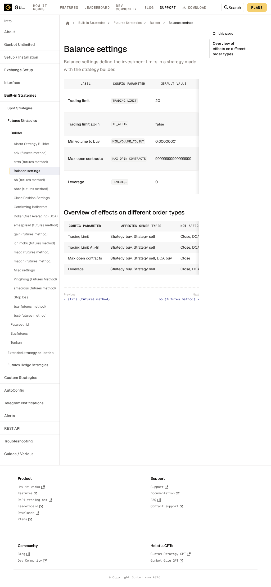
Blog (149, 7)
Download (197, 7)
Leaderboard (97, 7)
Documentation (163, 493)
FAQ (153, 500)
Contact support (164, 506)
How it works (40, 7)
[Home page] (67, 23)
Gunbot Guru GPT (164, 560)
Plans (257, 7)
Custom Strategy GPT (168, 554)
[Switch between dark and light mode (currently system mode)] (214, 7)
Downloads (26, 513)
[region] (131, 136)
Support (157, 487)
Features (69, 7)
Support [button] (168, 7)
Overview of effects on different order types (229, 48)
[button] (39, 32)
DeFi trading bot (32, 500)
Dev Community (126, 7)
